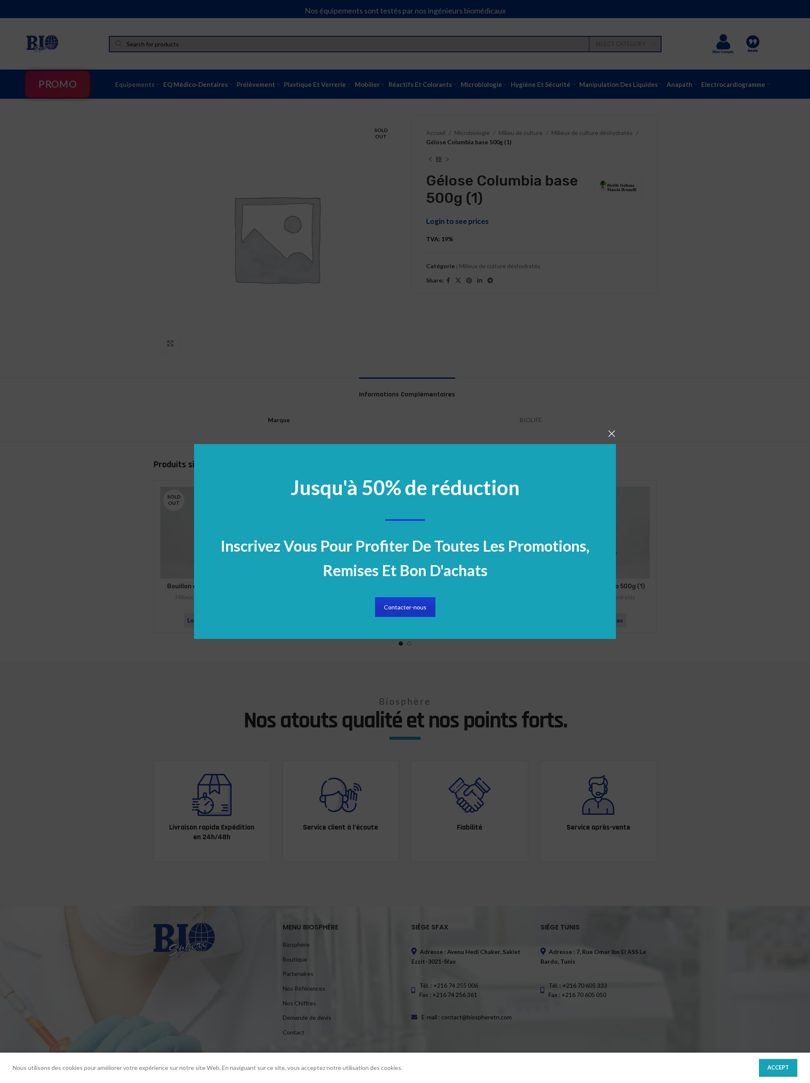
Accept (778, 1067)
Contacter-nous (405, 607)
